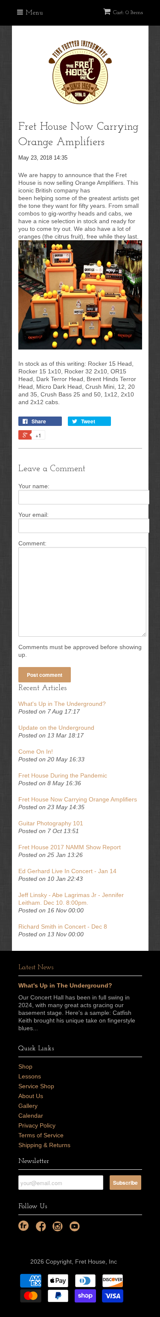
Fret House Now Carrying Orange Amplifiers (77, 799)
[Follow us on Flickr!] (23, 1226)
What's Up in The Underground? (62, 703)
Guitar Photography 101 (50, 823)
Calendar (30, 1115)
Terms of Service (41, 1135)
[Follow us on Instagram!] (58, 1228)
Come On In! (35, 751)
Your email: (33, 514)
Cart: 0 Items (128, 12)
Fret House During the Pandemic (62, 775)
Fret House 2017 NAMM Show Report (69, 847)
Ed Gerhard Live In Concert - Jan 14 (67, 871)
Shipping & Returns (44, 1145)
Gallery (28, 1105)
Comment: (32, 543)
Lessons (29, 1076)
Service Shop (36, 1086)
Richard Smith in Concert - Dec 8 (62, 926)
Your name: (33, 486)
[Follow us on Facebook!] (42, 1228)
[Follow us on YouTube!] (76, 1228)
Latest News (35, 967)
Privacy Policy (36, 1125)
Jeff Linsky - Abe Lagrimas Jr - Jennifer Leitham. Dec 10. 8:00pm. (71, 899)
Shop (25, 1066)
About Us (30, 1096)
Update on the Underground (56, 727)
